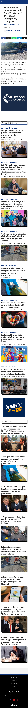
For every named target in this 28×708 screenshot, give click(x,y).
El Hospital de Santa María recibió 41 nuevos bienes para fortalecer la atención (13, 371)
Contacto (14, 677)
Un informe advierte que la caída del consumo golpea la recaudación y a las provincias (13, 490)
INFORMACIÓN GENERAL (12, 24)
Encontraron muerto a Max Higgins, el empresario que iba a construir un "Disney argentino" (13, 640)
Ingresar (14, 684)
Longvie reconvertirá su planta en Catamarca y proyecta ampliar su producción (12, 134)
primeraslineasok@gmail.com (14, 695)
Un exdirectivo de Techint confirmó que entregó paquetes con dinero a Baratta (13, 520)
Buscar (14, 687)
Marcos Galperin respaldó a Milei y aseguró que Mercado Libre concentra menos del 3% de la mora (13, 430)
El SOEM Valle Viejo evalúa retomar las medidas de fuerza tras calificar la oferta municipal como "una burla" (13, 169)
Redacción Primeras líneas (13, 31)
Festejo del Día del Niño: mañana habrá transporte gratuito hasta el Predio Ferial (12, 338)
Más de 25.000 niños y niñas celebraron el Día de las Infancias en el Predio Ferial (13, 204)
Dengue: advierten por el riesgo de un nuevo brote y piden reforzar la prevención (13, 271)
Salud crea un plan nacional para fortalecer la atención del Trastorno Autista (13, 305)
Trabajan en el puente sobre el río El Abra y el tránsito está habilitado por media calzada (13, 237)
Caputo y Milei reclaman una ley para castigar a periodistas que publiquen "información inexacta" (13, 610)
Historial (14, 680)
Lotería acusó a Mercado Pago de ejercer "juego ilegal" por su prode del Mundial (12, 580)
